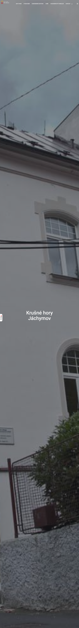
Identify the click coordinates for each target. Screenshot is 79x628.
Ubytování (18, 3)
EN (71, 4)
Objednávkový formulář (57, 3)
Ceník (46, 3)
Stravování (27, 3)
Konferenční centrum (37, 3)
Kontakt (68, 3)
